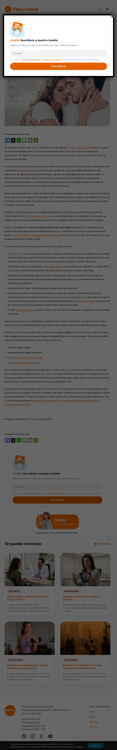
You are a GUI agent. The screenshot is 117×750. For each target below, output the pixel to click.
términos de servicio (53, 60)
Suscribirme (58, 66)
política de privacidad (31, 60)
